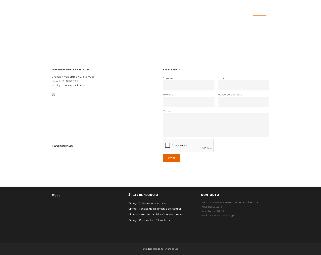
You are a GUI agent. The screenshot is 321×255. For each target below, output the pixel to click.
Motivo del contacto (230, 94)
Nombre (168, 78)
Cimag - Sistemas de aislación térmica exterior (156, 214)
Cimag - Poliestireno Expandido (147, 203)
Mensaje (168, 111)
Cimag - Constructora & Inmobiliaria (150, 220)
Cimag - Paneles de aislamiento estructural (154, 208)
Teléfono (168, 94)
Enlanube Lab (171, 248)
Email (221, 78)
